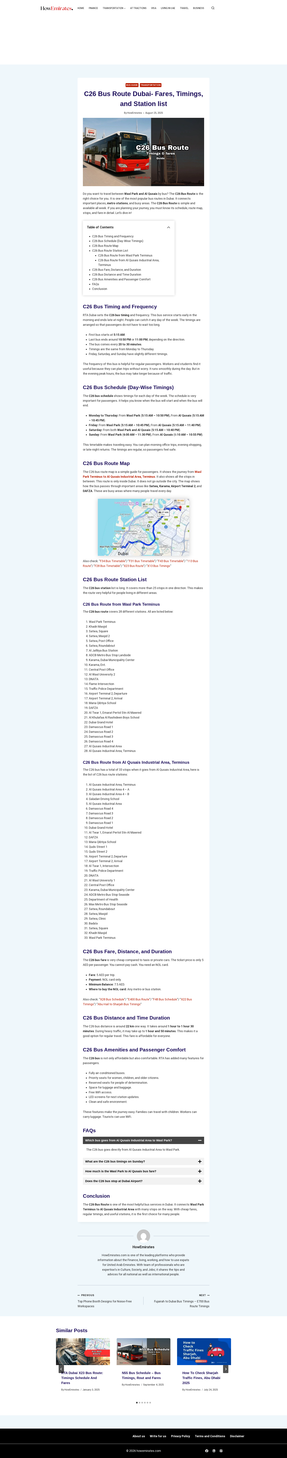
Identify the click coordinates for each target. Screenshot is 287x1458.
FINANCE (93, 8)
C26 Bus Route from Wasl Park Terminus (125, 255)
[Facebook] (207, 1451)
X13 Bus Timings (158, 566)
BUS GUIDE (132, 85)
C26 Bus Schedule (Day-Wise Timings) (117, 241)
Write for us (158, 1436)
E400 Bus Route (138, 999)
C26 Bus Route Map (105, 245)
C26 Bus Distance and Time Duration (116, 274)
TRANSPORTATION (151, 85)
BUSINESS (198, 8)
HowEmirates (134, 113)
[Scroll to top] (281, 1450)
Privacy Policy (180, 1436)
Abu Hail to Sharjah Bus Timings (119, 1004)
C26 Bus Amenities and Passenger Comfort (121, 279)
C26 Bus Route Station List (110, 250)
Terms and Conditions (210, 1436)
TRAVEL (184, 8)
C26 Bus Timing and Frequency (113, 236)
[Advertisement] (143, 39)
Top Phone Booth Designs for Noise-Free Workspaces (105, 1301)
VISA (153, 8)
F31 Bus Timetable (141, 561)
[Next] (225, 1369)
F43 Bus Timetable (170, 561)
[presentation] (83, 1351)
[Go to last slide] (61, 1369)
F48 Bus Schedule (165, 999)
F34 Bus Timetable (112, 561)
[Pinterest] (221, 1451)
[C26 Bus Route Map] (143, 527)
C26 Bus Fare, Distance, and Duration (116, 269)
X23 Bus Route (134, 566)
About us (139, 1436)
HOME (81, 8)
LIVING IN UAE (168, 8)
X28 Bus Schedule (112, 999)
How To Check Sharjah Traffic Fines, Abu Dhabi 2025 (201, 1378)
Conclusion (99, 289)
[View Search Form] (213, 8)
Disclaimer (237, 1436)
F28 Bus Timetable (107, 566)
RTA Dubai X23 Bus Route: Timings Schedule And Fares (82, 1378)
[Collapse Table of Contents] (169, 227)
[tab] (137, 1402)
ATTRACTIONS (138, 8)
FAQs (95, 284)
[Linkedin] (214, 1451)
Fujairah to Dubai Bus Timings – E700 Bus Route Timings (181, 1301)
